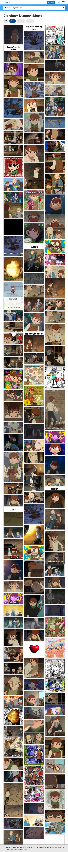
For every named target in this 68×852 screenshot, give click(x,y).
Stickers (20, 21)
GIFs (12, 21)
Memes (30, 21)
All (6, 21)
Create (52, 2)
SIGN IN (58, 2)
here (25, 849)
